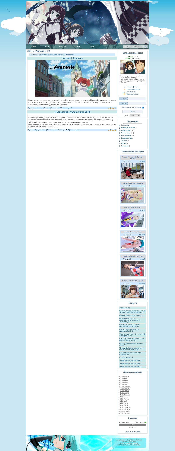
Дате (55, 54)
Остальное (125, 146)
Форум (92, 46)
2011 (30, 50)
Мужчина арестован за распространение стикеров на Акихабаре (129, 320)
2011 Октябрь (125, 409)
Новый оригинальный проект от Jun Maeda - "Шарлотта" (131, 339)
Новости (48, 46)
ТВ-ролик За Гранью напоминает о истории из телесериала (131, 348)
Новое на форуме (132, 87)
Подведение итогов (40, 130)
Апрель (39, 50)
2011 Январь (124, 393)
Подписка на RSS (132, 94)
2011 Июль (124, 405)
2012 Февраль (125, 411)
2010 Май (123, 378)
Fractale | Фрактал (72, 58)
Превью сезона (126, 138)
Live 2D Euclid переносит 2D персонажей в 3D (129, 330)
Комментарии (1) (67, 108)
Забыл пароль (126, 107)
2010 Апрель (124, 376)
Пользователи (131, 91)
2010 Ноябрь (124, 391)
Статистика (125, 125)
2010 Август (124, 384)
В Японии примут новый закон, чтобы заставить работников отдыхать (132, 311)
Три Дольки (131, 440)
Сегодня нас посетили (132, 432)
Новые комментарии (133, 89)
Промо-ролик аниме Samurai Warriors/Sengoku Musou (129, 325)
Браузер (139, 440)
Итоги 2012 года (124, 357)
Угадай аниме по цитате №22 (129, 366)
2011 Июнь (124, 403)
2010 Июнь (124, 380)
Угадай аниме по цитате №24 (129, 360)
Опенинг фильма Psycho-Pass (130, 315)
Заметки (124, 140)
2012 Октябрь (125, 413)
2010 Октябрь (125, 389)
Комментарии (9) (75, 130)
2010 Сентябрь (125, 386)
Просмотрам (70, 54)
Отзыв (123, 143)
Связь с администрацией (129, 443)
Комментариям (46, 54)
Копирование (120, 440)
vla (49, 108)
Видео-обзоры (126, 133)
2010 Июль (124, 382)
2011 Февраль (125, 395)
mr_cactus (54, 130)
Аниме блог (63, 46)
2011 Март (123, 397)
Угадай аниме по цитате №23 (129, 363)
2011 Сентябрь (125, 407)
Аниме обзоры (39, 108)
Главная (33, 46)
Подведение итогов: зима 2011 (72, 111)
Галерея (77, 46)
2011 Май (123, 401)
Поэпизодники (126, 135)
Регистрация (136, 107)
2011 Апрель (124, 399)
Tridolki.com (123, 308)
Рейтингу (61, 54)
